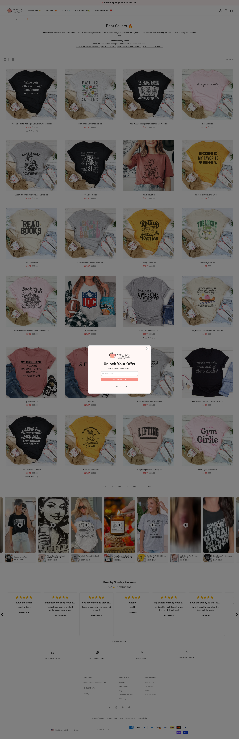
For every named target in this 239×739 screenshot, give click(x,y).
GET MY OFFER (119, 379)
